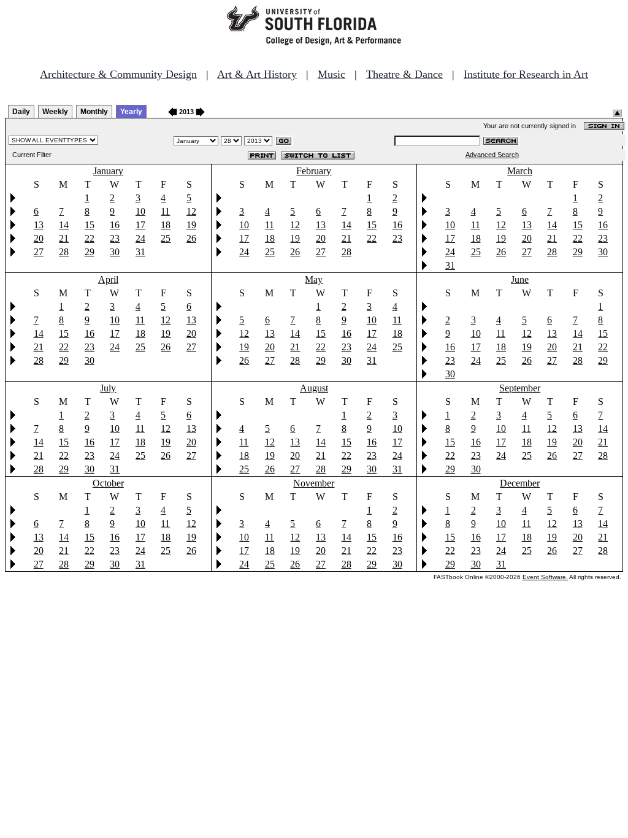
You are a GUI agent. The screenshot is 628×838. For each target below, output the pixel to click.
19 (191, 225)
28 (64, 252)
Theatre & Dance (404, 74)
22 (89, 238)
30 (115, 252)
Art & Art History (257, 74)
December (520, 483)
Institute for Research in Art (526, 74)
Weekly (55, 111)
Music (331, 74)
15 (89, 225)
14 (64, 225)
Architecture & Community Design (118, 74)
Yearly (131, 111)
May (314, 279)
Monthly (94, 111)
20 (39, 238)
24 (140, 238)
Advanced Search (492, 154)
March (519, 171)
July (108, 388)
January (108, 171)
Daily (21, 111)
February (313, 171)
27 (39, 252)
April (108, 279)
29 (89, 252)
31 (140, 252)
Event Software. (545, 577)
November (313, 483)
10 (140, 211)
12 (191, 211)
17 (140, 225)
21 (64, 238)
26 (191, 238)
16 (115, 225)
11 (165, 211)
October (108, 483)
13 (39, 225)
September (519, 388)
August (314, 388)
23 (115, 238)
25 (165, 238)
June (520, 279)
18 (165, 225)
